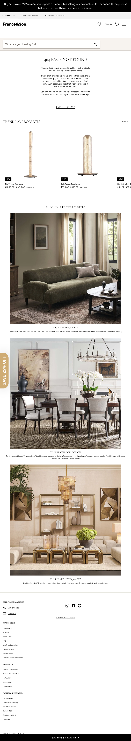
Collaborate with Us (9, 715)
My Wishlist (7, 678)
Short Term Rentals (9, 707)
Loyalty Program (8, 649)
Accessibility (7, 682)
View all (125, 122)
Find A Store (7, 637)
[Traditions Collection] (65, 393)
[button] (65, 737)
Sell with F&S (7, 711)
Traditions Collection (30, 15)
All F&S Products (9, 15)
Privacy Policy (8, 653)
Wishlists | (109, 24)
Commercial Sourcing (10, 702)
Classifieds (6, 719)
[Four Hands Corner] (65, 268)
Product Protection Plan (11, 674)
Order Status (7, 686)
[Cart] (117, 24)
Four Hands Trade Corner (54, 15)
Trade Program (8, 698)
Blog (4, 641)
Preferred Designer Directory (13, 658)
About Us (6, 632)
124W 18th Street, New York (65, 618)
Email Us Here (65, 107)
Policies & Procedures (10, 669)
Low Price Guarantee (10, 645)
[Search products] (95, 44)
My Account (7, 628)
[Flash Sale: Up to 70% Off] (65, 520)
